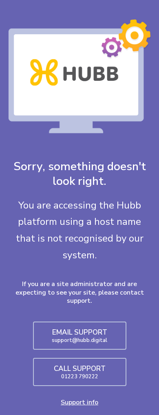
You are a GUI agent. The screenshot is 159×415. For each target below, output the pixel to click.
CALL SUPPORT (80, 372)
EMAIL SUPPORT (79, 336)
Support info (79, 402)
